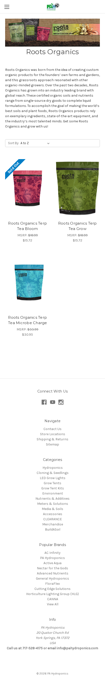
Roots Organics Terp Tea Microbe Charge (27, 320)
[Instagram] (60, 402)
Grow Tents (52, 483)
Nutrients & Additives (52, 498)
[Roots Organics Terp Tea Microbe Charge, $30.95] (27, 282)
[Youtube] (52, 402)
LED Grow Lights (52, 478)
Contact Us (52, 429)
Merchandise (52, 524)
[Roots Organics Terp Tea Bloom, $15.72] (27, 188)
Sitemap (52, 444)
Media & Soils (52, 509)
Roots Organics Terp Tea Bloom (27, 226)
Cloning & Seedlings (53, 473)
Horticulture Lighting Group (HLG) (52, 594)
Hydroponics (52, 468)
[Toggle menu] (6, 6)
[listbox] (36, 143)
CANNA (52, 599)
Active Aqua (52, 563)
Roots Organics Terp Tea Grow (77, 226)
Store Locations (52, 434)
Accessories (52, 514)
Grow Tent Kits (52, 488)
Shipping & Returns (52, 439)
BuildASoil (52, 529)
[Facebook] (44, 402)
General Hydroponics (52, 578)
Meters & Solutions (52, 504)
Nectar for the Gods (52, 568)
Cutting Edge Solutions (52, 589)
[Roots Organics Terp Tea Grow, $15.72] (77, 188)
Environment (52, 493)
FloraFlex (52, 584)
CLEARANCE (52, 519)
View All (52, 604)
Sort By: (13, 143)
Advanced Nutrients (52, 573)
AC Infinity (52, 553)
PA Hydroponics (52, 558)
